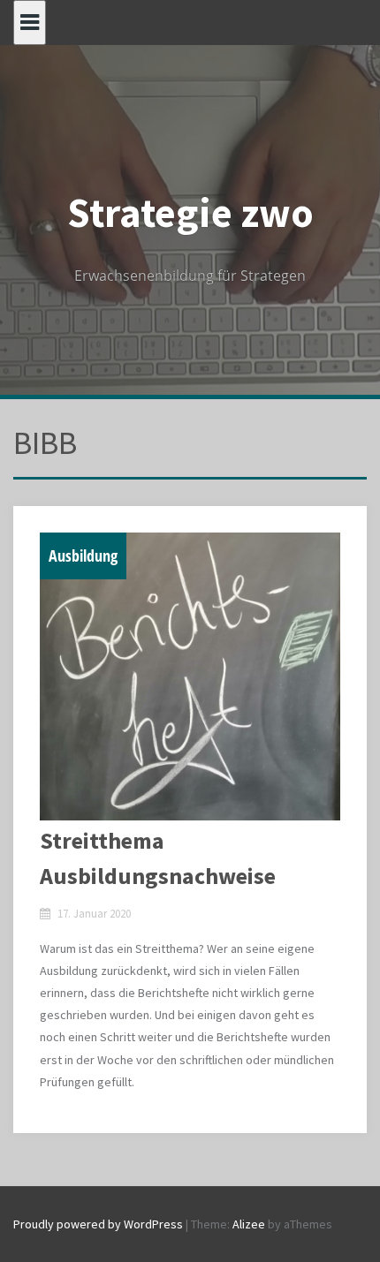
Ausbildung (83, 555)
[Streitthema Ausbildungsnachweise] (190, 676)
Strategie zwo (190, 212)
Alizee (248, 1224)
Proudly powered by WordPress (98, 1224)
